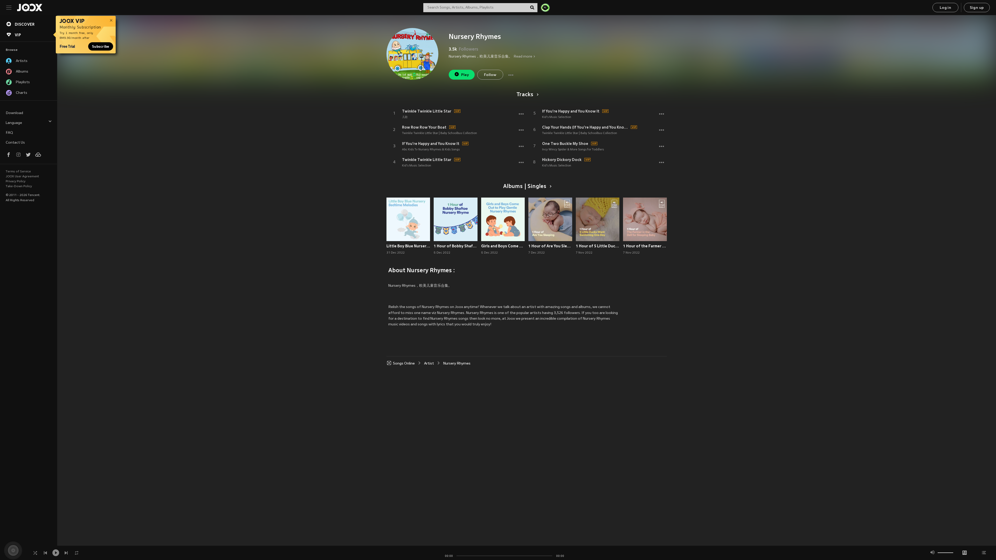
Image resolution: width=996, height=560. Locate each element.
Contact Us (15, 143)
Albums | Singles (525, 187)
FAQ (9, 133)
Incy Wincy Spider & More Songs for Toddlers (573, 149)
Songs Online (404, 364)
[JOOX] (30, 7)
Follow (490, 75)
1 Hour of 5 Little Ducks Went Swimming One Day (598, 246)
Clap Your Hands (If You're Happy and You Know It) (585, 127)
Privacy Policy (15, 181)
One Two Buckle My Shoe (565, 144)
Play (465, 75)
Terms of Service (18, 171)
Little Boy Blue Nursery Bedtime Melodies (408, 246)
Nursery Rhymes (457, 364)
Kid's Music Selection (416, 165)
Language (14, 123)
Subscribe (100, 46)
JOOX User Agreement (22, 176)
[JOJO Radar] (545, 7)
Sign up (977, 8)
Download (14, 113)
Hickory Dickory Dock (562, 160)
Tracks (525, 95)
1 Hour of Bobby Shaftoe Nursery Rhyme (456, 246)
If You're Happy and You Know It (430, 144)
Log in (945, 8)
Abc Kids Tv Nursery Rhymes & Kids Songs (431, 149)
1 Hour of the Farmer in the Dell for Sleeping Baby (645, 246)
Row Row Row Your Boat (424, 127)
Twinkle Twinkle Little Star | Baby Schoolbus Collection (439, 133)
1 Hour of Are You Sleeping (550, 246)
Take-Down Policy (19, 186)
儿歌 (405, 117)
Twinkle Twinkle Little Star (426, 111)
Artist (429, 364)
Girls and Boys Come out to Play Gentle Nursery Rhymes (503, 246)
